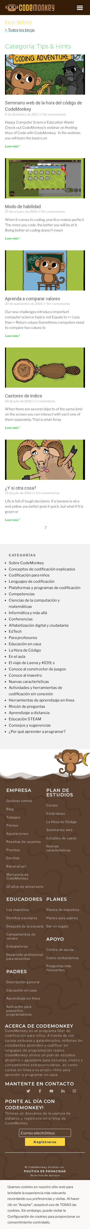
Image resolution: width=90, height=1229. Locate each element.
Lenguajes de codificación (31, 581)
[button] (80, 8)
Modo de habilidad (23, 206)
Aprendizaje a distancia (29, 713)
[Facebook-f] (40, 1091)
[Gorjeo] (28, 1091)
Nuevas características (29, 681)
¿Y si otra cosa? (20, 488)
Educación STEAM (25, 719)
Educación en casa (25, 644)
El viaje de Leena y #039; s (32, 663)
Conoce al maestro (25, 675)
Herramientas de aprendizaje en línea (41, 700)
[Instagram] (74, 1091)
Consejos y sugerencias (30, 725)
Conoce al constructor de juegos (37, 669)
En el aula (17, 656)
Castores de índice (23, 395)
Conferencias (21, 619)
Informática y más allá (28, 613)
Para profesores (23, 637)
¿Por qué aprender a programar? (37, 731)
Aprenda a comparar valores (32, 298)
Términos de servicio (45, 1175)
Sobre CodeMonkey (26, 563)
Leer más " (12, 146)
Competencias (22, 594)
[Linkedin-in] (62, 1091)
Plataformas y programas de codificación (44, 588)
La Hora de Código (25, 650)
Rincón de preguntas (27, 706)
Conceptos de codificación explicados (42, 569)
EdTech (15, 631)
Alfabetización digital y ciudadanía (38, 625)
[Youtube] (51, 1091)
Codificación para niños (29, 575)
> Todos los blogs (19, 30)
